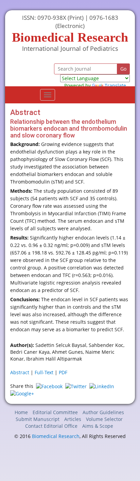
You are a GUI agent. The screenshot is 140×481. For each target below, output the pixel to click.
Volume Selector (104, 419)
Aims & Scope (97, 426)
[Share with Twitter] (76, 386)
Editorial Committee (55, 412)
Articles (72, 419)
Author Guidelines (103, 412)
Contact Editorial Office (51, 426)
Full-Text (44, 372)
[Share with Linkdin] (101, 386)
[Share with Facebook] (49, 386)
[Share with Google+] (22, 393)
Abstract (19, 372)
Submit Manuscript (37, 419)
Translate (115, 85)
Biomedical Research (56, 436)
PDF (63, 372)
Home (21, 412)
